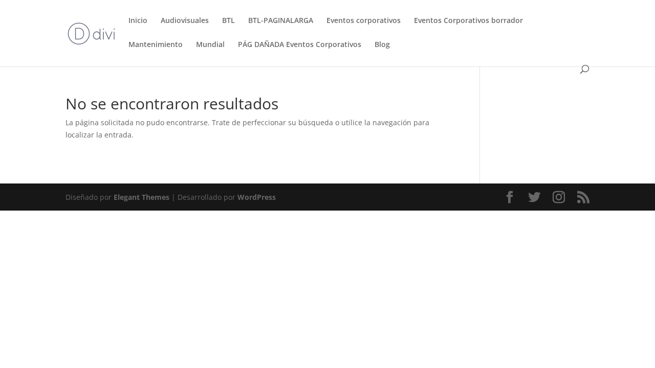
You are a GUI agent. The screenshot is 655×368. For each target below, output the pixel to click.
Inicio (137, 21)
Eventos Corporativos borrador (468, 21)
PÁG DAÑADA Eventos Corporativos (299, 45)
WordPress (256, 197)
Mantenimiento (155, 45)
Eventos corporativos (363, 21)
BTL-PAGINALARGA (280, 21)
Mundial (210, 45)
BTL (228, 21)
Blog (382, 45)
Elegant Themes (141, 197)
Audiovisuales (185, 21)
